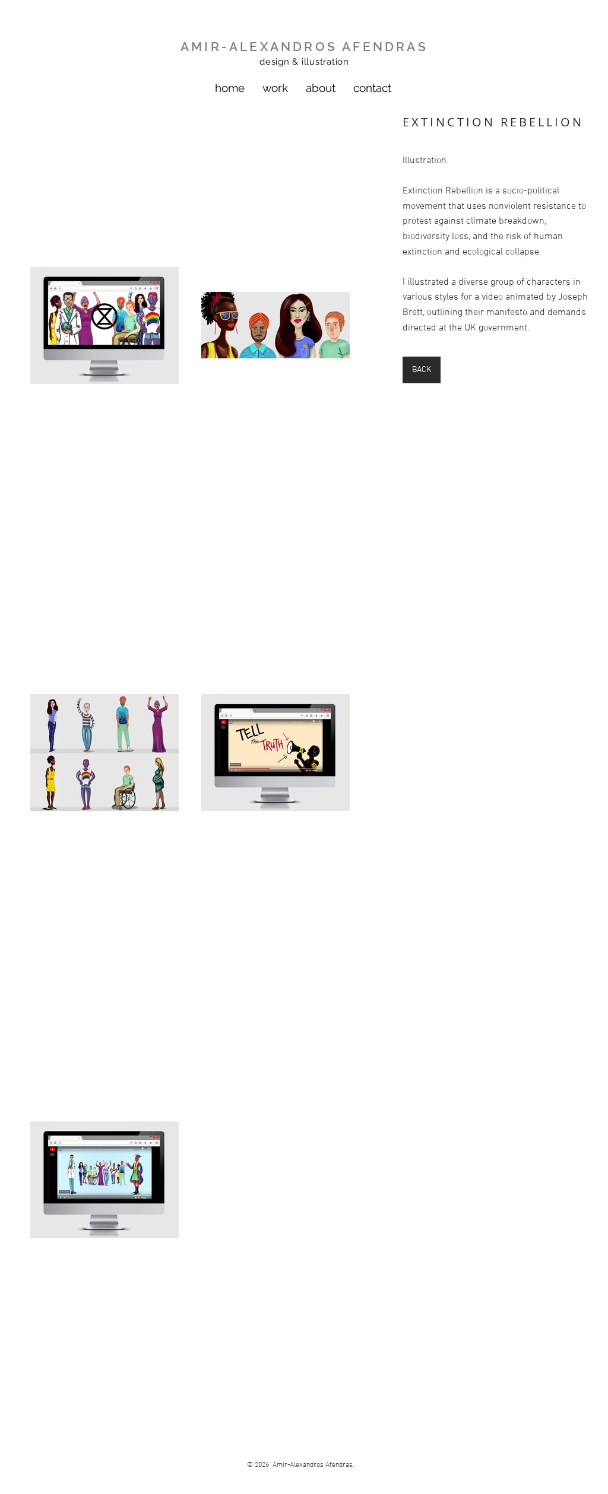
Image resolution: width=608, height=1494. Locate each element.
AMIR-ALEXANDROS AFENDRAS (304, 46)
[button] (275, 88)
